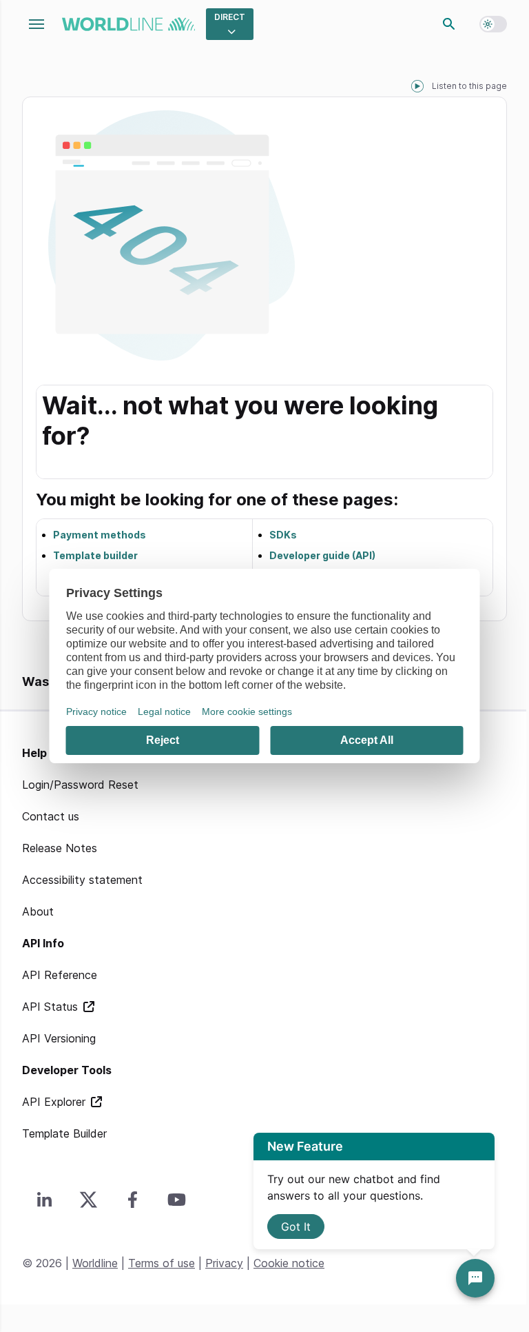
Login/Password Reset (80, 784)
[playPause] (417, 86)
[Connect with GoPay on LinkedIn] (44, 1199)
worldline (128, 24)
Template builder (95, 555)
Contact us (50, 816)
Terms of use (161, 1263)
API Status (51, 1006)
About (38, 911)
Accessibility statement (82, 880)
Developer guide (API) (322, 555)
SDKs (283, 535)
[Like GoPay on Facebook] (132, 1199)
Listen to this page (469, 86)
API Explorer (55, 1102)
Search (449, 24)
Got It (296, 1226)
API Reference (59, 975)
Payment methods (99, 535)
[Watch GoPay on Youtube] (176, 1199)
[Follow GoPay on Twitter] (88, 1199)
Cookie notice (288, 1263)
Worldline (95, 1263)
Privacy (224, 1263)
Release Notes (59, 848)
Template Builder (64, 1133)
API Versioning (59, 1038)
